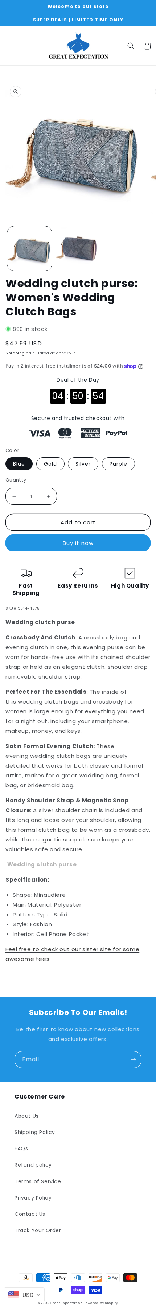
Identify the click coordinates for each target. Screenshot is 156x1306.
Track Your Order (38, 1230)
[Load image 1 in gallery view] (29, 248)
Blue (19, 463)
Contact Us (30, 1214)
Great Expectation (66, 1303)
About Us (27, 1116)
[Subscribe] (133, 1059)
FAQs (21, 1148)
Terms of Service (38, 1181)
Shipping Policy (35, 1132)
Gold (50, 463)
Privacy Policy (33, 1197)
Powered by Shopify (100, 1303)
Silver (83, 463)
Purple (118, 463)
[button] (9, 46)
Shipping (15, 353)
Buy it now (78, 543)
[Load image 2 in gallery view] (78, 248)
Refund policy (33, 1164)
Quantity (15, 479)
